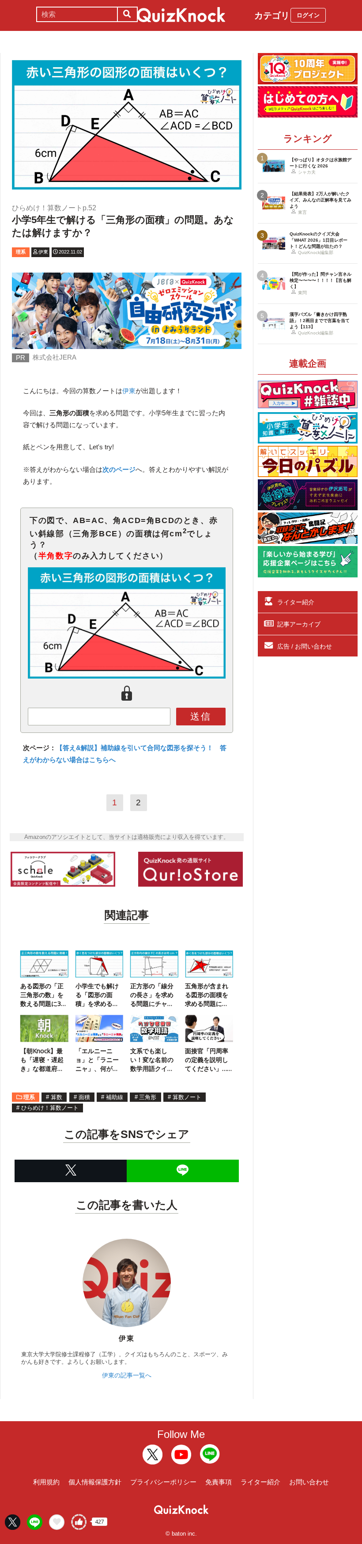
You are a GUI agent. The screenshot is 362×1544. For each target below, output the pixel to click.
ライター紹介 (295, 602)
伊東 (129, 391)
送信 (200, 716)
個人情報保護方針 (94, 1482)
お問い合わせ (309, 1482)
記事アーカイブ (299, 624)
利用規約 (46, 1482)
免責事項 (218, 1482)
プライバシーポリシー (163, 1482)
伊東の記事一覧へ (126, 1375)
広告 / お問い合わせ (304, 646)
